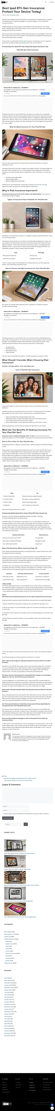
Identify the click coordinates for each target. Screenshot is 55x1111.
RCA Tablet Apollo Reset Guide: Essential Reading (18, 901)
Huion (7, 946)
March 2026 (7, 980)
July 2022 (7, 1016)
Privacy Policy (47, 1089)
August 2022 (8, 1014)
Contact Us (46, 1087)
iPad (31, 591)
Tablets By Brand (9, 939)
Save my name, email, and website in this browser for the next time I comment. (26, 813)
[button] (46, 2)
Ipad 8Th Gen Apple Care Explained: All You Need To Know (20, 778)
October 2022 (8, 1009)
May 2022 (7, 1021)
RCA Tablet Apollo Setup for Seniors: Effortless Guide (19, 853)
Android (32, 1085)
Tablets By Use (8, 963)
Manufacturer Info (9, 934)
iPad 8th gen (22, 41)
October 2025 (8, 985)
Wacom (8, 960)
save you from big (42, 184)
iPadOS (31, 1082)
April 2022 (7, 1023)
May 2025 (7, 997)
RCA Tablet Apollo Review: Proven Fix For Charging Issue (20, 917)
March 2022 (7, 1026)
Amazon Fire (5, 1092)
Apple (4, 1082)
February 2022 (8, 1028)
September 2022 (9, 1011)
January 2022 (8, 1031)
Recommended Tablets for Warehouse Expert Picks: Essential (21, 885)
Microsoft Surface (11, 953)
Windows (32, 1087)
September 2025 (9, 987)
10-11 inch (18, 1084)
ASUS (7, 941)
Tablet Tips (7, 936)
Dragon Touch (9, 944)
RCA (7, 956)
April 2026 (7, 978)
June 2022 (7, 1019)
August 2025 (8, 990)
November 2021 (8, 1035)
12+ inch (18, 1087)
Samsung (8, 958)
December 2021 (8, 1033)
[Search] (26, 824)
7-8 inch (18, 1082)
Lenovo (8, 951)
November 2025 (8, 983)
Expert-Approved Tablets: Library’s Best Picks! (17, 869)
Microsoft (5, 1089)
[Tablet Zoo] (4, 2)
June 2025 (7, 995)
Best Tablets (8, 932)
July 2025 (7, 992)
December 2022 (8, 1004)
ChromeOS (32, 1090)
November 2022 (8, 1007)
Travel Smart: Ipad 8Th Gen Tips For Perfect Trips (18, 780)
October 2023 (8, 999)
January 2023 (8, 1002)
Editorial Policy (48, 1082)
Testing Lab (46, 1084)
